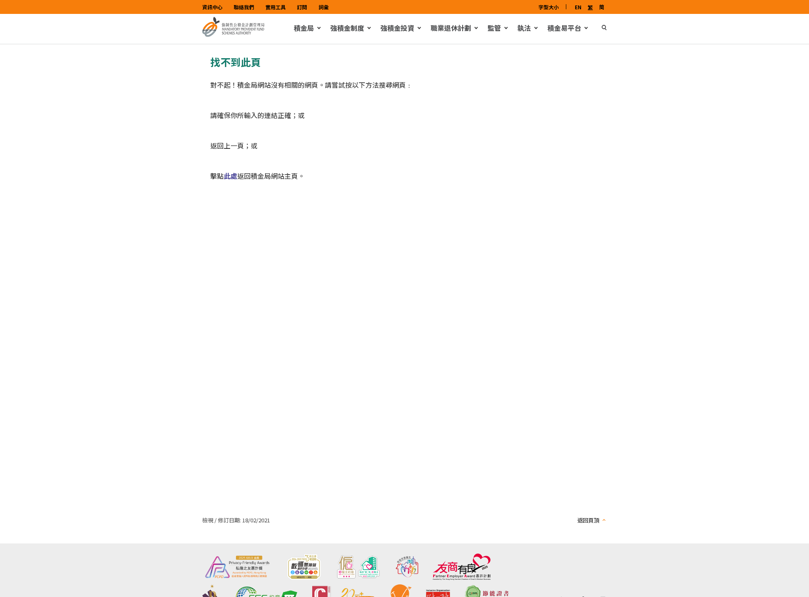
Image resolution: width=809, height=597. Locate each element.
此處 (230, 176)
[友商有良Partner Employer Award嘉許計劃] (461, 567)
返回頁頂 (588, 520)
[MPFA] (233, 34)
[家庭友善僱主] (407, 567)
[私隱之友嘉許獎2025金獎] (237, 567)
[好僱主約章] (358, 567)
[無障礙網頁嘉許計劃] (304, 567)
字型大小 (548, 7)
